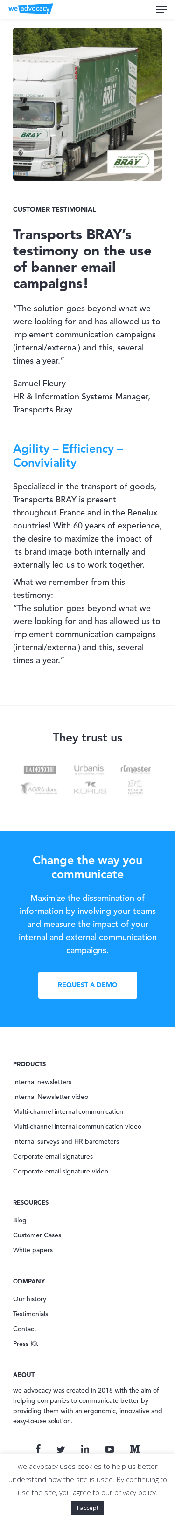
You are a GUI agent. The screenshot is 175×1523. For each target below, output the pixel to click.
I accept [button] (87, 1507)
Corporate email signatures (53, 1156)
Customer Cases (37, 1235)
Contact (24, 1329)
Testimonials (30, 1314)
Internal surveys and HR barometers (66, 1142)
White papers (33, 1250)
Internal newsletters (42, 1082)
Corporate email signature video (60, 1171)
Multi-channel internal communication (68, 1112)
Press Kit (25, 1344)
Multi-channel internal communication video (77, 1127)
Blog (20, 1220)
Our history (29, 1299)
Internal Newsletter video (50, 1097)
